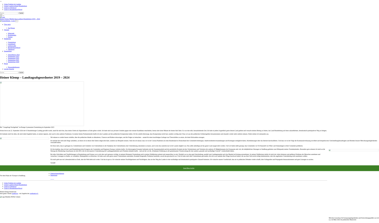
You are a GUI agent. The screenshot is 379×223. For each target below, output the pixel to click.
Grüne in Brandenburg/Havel (13, 9)
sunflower (15, 193)
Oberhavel (11, 49)
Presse (6, 63)
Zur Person (11, 28)
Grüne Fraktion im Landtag (12, 4)
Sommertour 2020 (13, 62)
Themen (6, 30)
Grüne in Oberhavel (10, 8)
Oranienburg (12, 42)
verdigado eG (34, 193)
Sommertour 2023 (13, 56)
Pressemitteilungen (14, 67)
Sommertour (8, 51)
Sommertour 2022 (13, 58)
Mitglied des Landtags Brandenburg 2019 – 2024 (24, 19)
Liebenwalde (12, 46)
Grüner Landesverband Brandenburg (15, 6)
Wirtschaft (11, 33)
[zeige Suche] (1, 15)
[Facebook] (52, 178)
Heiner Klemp (4, 19)
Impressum (53, 175)
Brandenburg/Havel (14, 47)
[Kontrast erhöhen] (3, 15)
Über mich (7, 24)
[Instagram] (53, 178)
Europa (10, 37)
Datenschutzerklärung (57, 173)
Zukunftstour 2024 (14, 55)
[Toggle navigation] (1, 1)
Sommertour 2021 (13, 60)
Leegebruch (11, 44)
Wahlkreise (7, 39)
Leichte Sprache (9, 69)
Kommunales (12, 35)
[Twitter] (51, 178)
